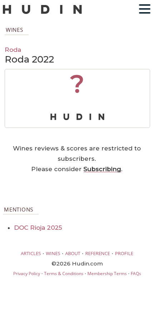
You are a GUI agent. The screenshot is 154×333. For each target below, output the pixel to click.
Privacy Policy (26, 273)
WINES (53, 253)
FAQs (136, 273)
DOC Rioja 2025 (38, 227)
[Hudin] (42, 12)
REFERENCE (97, 253)
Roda (13, 49)
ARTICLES (31, 253)
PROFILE (124, 253)
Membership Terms (107, 273)
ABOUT (72, 253)
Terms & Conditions (63, 273)
